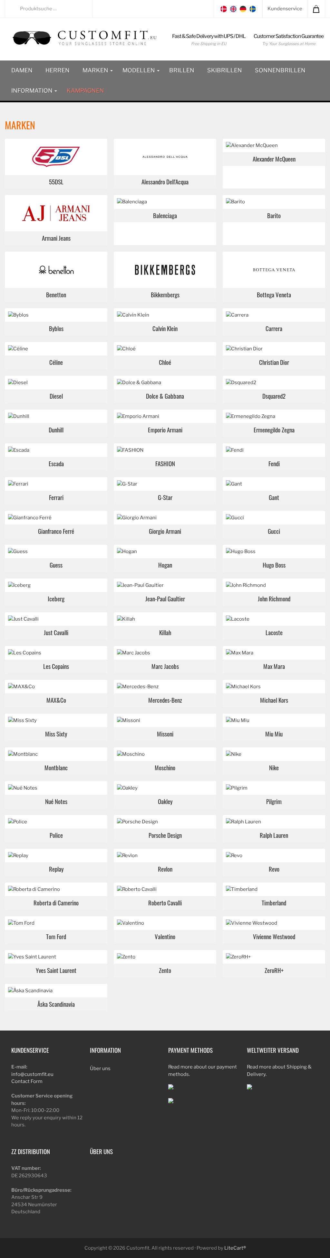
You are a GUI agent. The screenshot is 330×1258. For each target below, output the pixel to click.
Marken (96, 70)
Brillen (181, 70)
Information (32, 90)
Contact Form (27, 1081)
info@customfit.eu (32, 1074)
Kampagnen (85, 90)
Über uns (100, 1068)
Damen (22, 70)
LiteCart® (235, 1248)
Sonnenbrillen (280, 70)
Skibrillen (224, 70)
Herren (57, 70)
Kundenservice (284, 9)
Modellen (139, 70)
